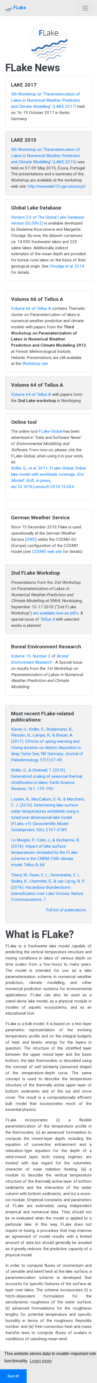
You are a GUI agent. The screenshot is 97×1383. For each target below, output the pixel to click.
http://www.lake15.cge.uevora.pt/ (57, 186)
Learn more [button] (41, 1361)
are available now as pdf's (55, 613)
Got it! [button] (13, 1376)
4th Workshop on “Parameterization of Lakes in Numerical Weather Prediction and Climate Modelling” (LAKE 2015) (45, 155)
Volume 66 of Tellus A (31, 308)
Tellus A (47, 619)
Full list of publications (66, 910)
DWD (30, 539)
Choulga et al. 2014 (67, 266)
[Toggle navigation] (85, 8)
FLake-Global (50, 431)
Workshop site (35, 363)
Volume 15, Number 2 (31, 656)
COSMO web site (47, 551)
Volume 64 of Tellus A (31, 394)
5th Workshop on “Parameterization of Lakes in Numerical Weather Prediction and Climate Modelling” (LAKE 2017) (45, 100)
